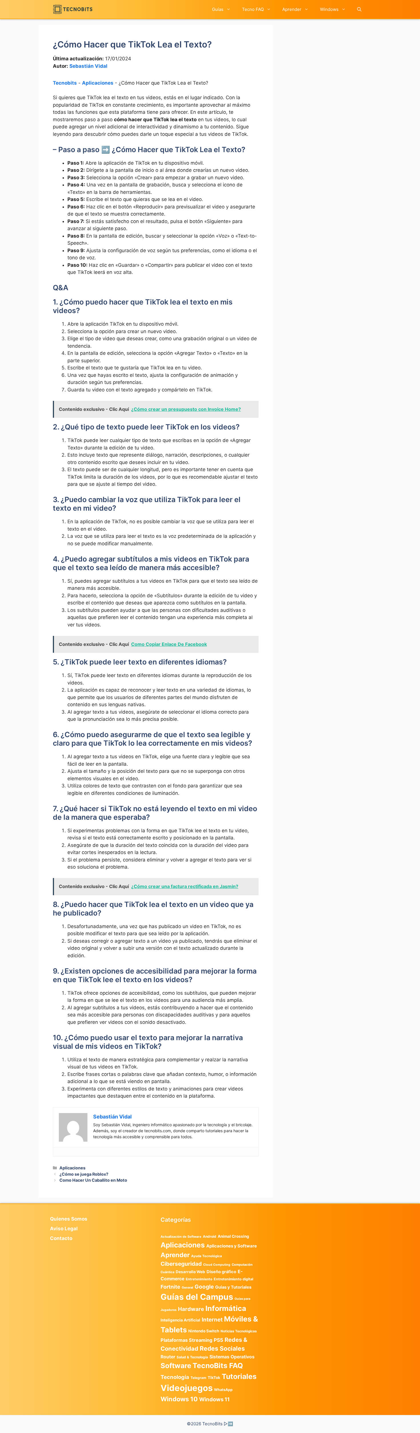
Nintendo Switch (203, 1331)
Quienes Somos (68, 1219)
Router (168, 1357)
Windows (329, 9)
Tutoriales (239, 1376)
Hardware (191, 1309)
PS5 (218, 1340)
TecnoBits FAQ (218, 1365)
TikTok (214, 1377)
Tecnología (175, 1377)
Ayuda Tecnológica (206, 1256)
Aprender (291, 9)
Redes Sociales (222, 1348)
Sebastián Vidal (88, 66)
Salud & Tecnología (192, 1357)
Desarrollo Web (190, 1271)
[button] (359, 9)
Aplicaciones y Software (231, 1246)
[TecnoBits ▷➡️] (73, 9)
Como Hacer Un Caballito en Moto (93, 1180)
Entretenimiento (199, 1279)
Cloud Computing (216, 1265)
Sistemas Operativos (232, 1357)
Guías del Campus (197, 1297)
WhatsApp (223, 1390)
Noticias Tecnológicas (239, 1331)
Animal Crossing (233, 1236)
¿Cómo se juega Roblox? (83, 1174)
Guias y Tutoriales (233, 1287)
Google (204, 1286)
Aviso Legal (64, 1228)
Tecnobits (65, 83)
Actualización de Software (181, 1237)
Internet (212, 1319)
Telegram (198, 1378)
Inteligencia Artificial (180, 1320)
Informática (225, 1308)
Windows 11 (214, 1399)
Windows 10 (179, 1399)
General (187, 1287)
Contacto (61, 1238)
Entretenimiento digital (233, 1279)
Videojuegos (187, 1388)
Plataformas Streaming (186, 1340)
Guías (217, 9)
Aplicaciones (97, 83)
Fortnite (170, 1287)
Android (209, 1236)
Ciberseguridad (181, 1263)
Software (176, 1366)
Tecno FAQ (253, 9)
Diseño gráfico (221, 1271)
